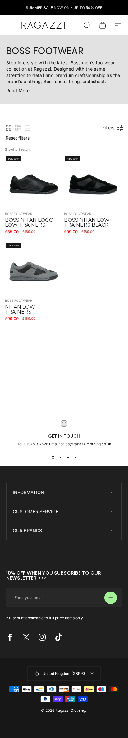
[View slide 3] (67, 457)
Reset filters (18, 138)
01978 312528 (36, 444)
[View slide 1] (53, 457)
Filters (108, 127)
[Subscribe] (110, 598)
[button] (8, 127)
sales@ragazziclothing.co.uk (86, 444)
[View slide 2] (60, 457)
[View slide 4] (75, 457)
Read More (18, 90)
